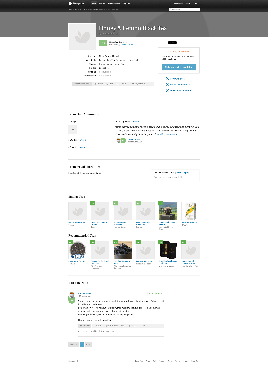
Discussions (114, 3)
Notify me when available (178, 67)
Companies (77, 9)
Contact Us (194, 361)
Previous (73, 344)
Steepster (78, 3)
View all (136, 121)
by (108, 33)
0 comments (108, 331)
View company (183, 172)
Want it (83, 140)
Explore (126, 3)
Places (102, 3)
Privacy (185, 361)
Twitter (170, 361)
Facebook (162, 361)
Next (88, 344)
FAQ (154, 361)
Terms (177, 361)
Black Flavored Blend (109, 56)
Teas (94, 3)
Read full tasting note (167, 134)
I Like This (91, 331)
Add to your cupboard (180, 90)
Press (148, 361)
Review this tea (177, 78)
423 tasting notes (135, 142)
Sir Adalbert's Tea (90, 9)
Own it (82, 147)
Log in (196, 3)
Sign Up (188, 3)
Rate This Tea (127, 44)
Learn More (178, 3)
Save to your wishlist (180, 84)
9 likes (95, 331)
